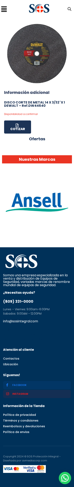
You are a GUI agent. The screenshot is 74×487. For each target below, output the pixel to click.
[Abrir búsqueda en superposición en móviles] (68, 8)
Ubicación (10, 364)
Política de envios (16, 432)
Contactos (11, 359)
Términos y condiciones (20, 420)
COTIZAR (17, 129)
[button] (65, 478)
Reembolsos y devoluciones (24, 426)
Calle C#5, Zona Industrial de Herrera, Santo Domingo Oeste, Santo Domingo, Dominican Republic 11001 (34, 334)
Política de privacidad (19, 415)
